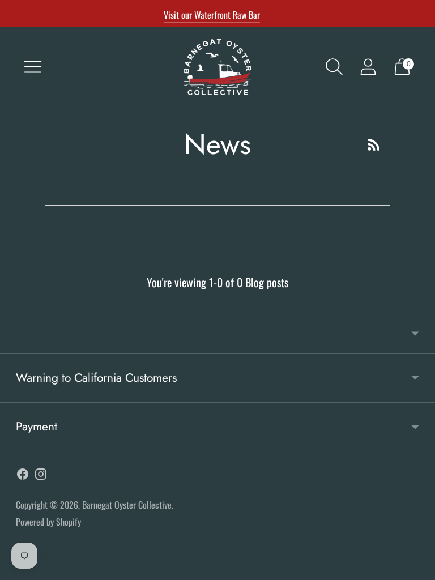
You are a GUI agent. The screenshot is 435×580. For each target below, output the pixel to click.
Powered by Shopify (48, 521)
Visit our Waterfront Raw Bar (212, 15)
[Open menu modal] (33, 67)
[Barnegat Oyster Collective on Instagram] (41, 476)
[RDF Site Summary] (374, 144)
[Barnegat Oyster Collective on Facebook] (22, 476)
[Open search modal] (334, 67)
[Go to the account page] (368, 67)
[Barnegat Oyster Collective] (217, 67)
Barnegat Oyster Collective (127, 504)
